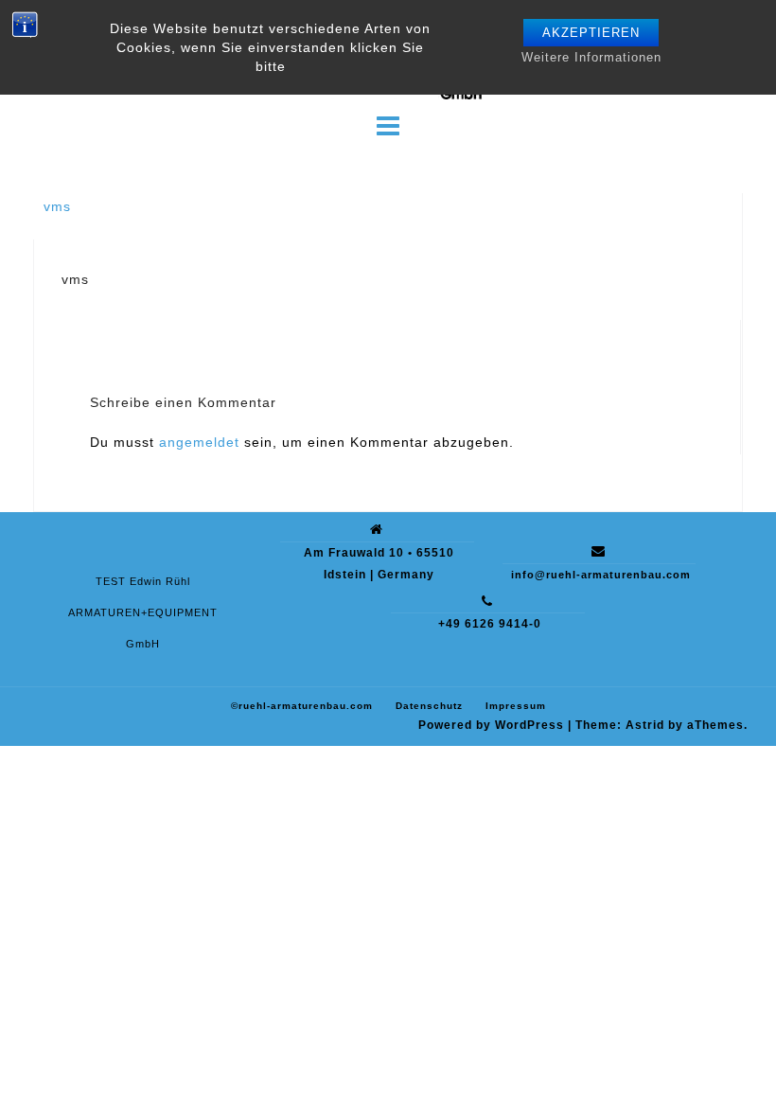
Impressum (515, 705)
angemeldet (199, 442)
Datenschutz (429, 705)
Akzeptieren (591, 33)
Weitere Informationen (591, 57)
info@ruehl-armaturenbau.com (601, 574)
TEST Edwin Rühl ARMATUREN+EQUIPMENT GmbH (143, 612)
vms (57, 206)
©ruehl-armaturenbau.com (302, 705)
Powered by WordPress (491, 725)
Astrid (645, 725)
